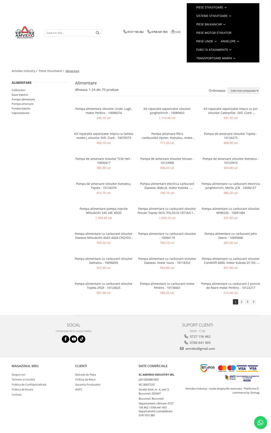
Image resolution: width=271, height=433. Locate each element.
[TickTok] (81, 339)
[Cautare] (97, 32)
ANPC (78, 389)
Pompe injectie (21, 108)
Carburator (19, 90)
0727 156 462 (200, 336)
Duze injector (20, 95)
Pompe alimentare (23, 99)
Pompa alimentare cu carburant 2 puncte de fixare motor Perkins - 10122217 (230, 286)
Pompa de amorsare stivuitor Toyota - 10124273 (230, 136)
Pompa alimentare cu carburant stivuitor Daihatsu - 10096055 (104, 261)
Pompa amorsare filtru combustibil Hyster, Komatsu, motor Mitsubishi (167, 136)
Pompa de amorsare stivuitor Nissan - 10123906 (167, 161)
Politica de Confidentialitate (29, 384)
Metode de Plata (85, 374)
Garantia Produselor (88, 384)
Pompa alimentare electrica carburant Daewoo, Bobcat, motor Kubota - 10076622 (167, 186)
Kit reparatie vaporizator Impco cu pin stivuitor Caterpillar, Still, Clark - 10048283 (231, 111)
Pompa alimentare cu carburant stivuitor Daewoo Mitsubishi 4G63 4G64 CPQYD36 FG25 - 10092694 (104, 236)
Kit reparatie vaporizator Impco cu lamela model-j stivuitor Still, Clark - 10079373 (103, 136)
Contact (17, 394)
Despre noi (18, 374)
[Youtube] (73, 339)
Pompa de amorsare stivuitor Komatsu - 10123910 (231, 161)
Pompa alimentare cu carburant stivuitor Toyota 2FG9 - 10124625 (104, 286)
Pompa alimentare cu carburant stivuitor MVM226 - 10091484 (231, 211)
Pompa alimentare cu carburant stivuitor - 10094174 (167, 236)
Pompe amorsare (22, 104)
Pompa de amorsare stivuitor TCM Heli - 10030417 (103, 161)
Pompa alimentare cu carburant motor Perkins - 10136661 (167, 286)
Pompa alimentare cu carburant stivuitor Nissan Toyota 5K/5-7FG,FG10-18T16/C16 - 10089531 (167, 211)
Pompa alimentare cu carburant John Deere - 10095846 (231, 236)
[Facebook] (65, 339)
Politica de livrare (22, 389)
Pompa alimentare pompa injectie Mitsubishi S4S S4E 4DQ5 (104, 211)
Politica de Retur (85, 379)
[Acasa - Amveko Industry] (25, 32)
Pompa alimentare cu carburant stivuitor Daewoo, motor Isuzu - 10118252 (167, 261)
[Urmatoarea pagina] (253, 301)
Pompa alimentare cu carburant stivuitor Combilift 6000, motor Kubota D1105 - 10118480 (231, 261)
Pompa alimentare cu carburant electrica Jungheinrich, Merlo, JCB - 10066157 (231, 186)
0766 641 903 (200, 342)
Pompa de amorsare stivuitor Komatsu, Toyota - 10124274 (103, 186)
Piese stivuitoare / (52, 71)
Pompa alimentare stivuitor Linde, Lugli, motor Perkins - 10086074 (103, 111)
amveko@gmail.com (200, 348)
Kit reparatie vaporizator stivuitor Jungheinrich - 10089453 (167, 111)
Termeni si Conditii (23, 379)
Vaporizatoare (20, 113)
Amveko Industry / (25, 71)
